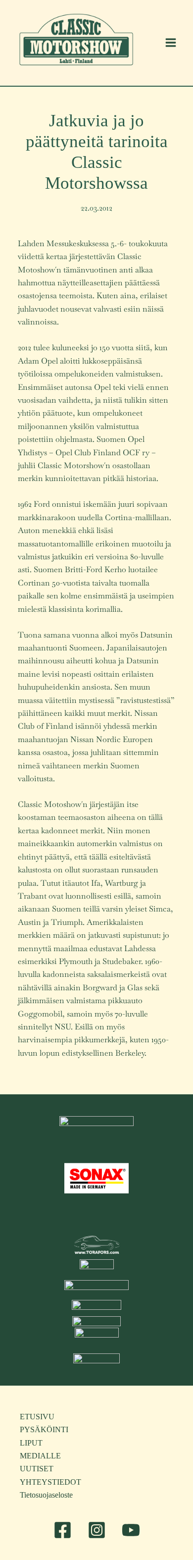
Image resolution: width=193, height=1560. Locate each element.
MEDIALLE (40, 1456)
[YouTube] (131, 1530)
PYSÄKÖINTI (44, 1429)
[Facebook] (63, 1530)
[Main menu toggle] (170, 42)
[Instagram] (97, 1530)
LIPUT (31, 1443)
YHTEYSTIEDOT (50, 1482)
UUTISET (36, 1468)
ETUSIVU (37, 1416)
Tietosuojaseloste (46, 1495)
